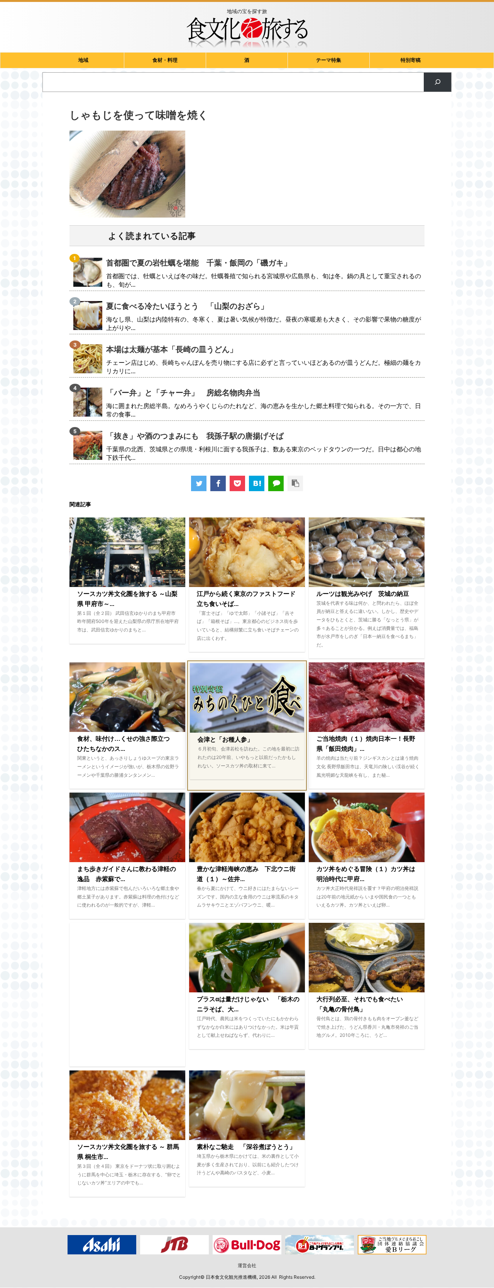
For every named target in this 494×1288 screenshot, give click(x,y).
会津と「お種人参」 (225, 739)
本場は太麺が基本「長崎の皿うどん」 (171, 349)
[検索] (437, 82)
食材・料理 (165, 60)
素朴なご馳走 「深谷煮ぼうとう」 (246, 1146)
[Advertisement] (127, 995)
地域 (83, 60)
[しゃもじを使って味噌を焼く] (256, 483)
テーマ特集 (328, 60)
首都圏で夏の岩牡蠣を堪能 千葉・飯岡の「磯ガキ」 (198, 262)
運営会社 (247, 1265)
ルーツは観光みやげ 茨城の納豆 (362, 593)
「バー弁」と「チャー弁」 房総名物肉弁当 (183, 392)
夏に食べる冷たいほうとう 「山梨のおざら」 (187, 306)
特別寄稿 (411, 60)
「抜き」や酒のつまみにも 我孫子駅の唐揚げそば (195, 436)
